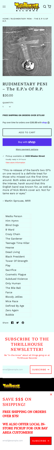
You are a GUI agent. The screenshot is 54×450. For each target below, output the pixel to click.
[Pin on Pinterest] (23, 322)
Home (6, 19)
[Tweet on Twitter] (17, 322)
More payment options (27, 149)
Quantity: (8, 103)
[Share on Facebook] (12, 322)
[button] (44, 6)
